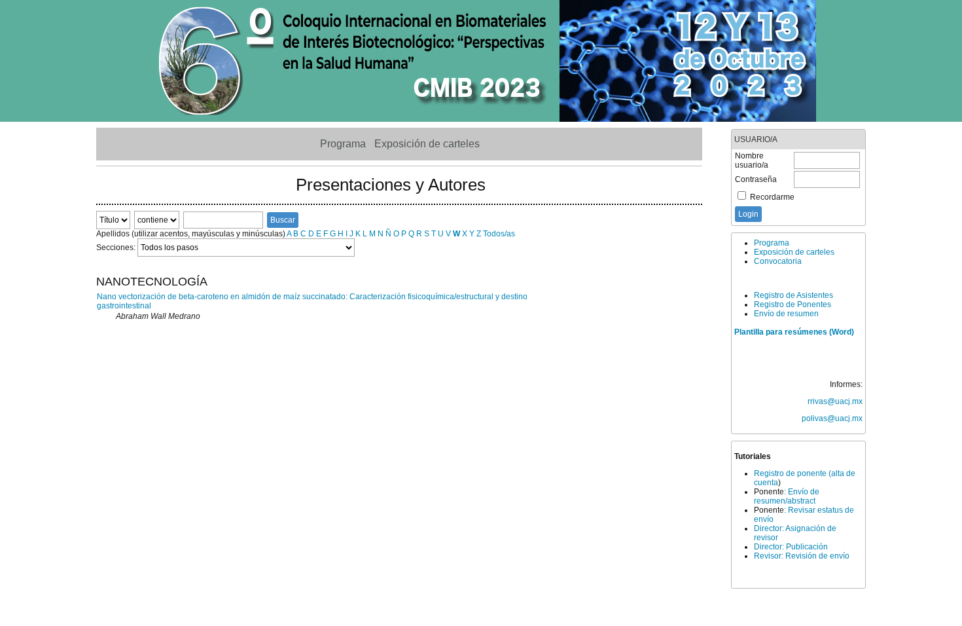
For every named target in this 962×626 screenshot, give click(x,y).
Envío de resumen (786, 313)
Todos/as (499, 233)
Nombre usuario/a (751, 160)
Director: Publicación (791, 546)
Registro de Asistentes (793, 295)
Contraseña (756, 179)
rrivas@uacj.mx (835, 401)
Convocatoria (778, 261)
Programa (771, 243)
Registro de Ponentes (792, 304)
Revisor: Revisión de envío (801, 556)
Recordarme (772, 197)
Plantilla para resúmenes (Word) (794, 332)
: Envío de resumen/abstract (786, 496)
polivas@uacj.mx (832, 418)
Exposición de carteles (794, 252)
